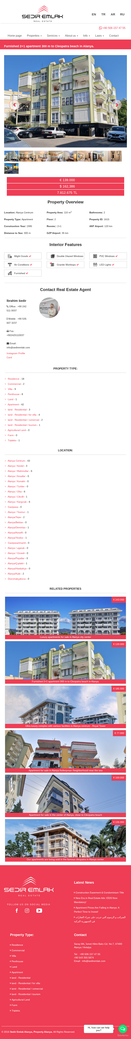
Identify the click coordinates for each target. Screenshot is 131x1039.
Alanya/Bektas (14, 522)
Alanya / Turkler (15, 486)
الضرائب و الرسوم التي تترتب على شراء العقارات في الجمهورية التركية (100, 919)
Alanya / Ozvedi (15, 553)
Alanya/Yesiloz (14, 537)
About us (70, 35)
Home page (15, 35)
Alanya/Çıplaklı (15, 563)
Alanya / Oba (14, 491)
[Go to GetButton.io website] (122, 1035)
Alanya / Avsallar (15, 476)
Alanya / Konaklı (15, 481)
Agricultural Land (16, 430)
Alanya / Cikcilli (15, 496)
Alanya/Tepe (13, 517)
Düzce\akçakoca (16, 578)
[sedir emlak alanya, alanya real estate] (42, 14)
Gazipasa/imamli (16, 542)
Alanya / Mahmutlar (17, 471)
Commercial (13, 384)
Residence (12, 378)
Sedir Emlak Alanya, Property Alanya (31, 1031)
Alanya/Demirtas (15, 527)
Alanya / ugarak (15, 548)
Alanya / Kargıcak (16, 501)
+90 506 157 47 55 (113, 28)
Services (52, 35)
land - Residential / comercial (22, 419)
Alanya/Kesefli (14, 532)
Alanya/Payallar (15, 558)
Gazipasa (12, 507)
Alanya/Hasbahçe (16, 568)
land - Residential (16, 409)
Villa (9, 389)
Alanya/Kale (13, 573)
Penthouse (12, 394)
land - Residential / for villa (21, 414)
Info (85, 35)
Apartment (12, 404)
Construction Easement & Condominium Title (99, 892)
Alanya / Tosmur (15, 512)
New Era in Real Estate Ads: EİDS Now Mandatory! (95, 900)
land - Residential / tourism (21, 425)
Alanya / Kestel (15, 465)
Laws (98, 35)
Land (9, 399)
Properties (33, 35)
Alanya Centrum (15, 460)
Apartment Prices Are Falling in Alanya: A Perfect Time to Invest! (96, 909)
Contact (114, 35)
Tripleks (11, 440)
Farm (10, 435)
